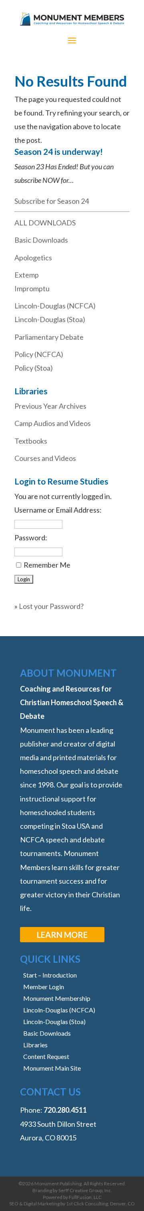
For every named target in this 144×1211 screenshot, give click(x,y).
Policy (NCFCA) (38, 354)
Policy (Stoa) (33, 367)
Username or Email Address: (58, 509)
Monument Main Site (52, 1068)
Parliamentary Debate (49, 337)
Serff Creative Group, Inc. (85, 1190)
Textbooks (30, 440)
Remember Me (47, 564)
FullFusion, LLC (85, 1197)
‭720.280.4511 (65, 1110)
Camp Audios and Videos (52, 423)
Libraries (35, 1045)
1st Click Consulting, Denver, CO (100, 1204)
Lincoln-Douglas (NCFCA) (55, 305)
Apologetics (33, 257)
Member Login (43, 986)
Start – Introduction (50, 975)
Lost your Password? (51, 606)
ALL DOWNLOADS (45, 222)
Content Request (46, 1056)
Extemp (26, 274)
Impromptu (32, 288)
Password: (30, 537)
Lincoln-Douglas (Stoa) (49, 319)
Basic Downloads (41, 239)
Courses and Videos (45, 458)
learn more (62, 934)
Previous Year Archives (50, 406)
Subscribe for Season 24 (51, 201)
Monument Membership (56, 998)
